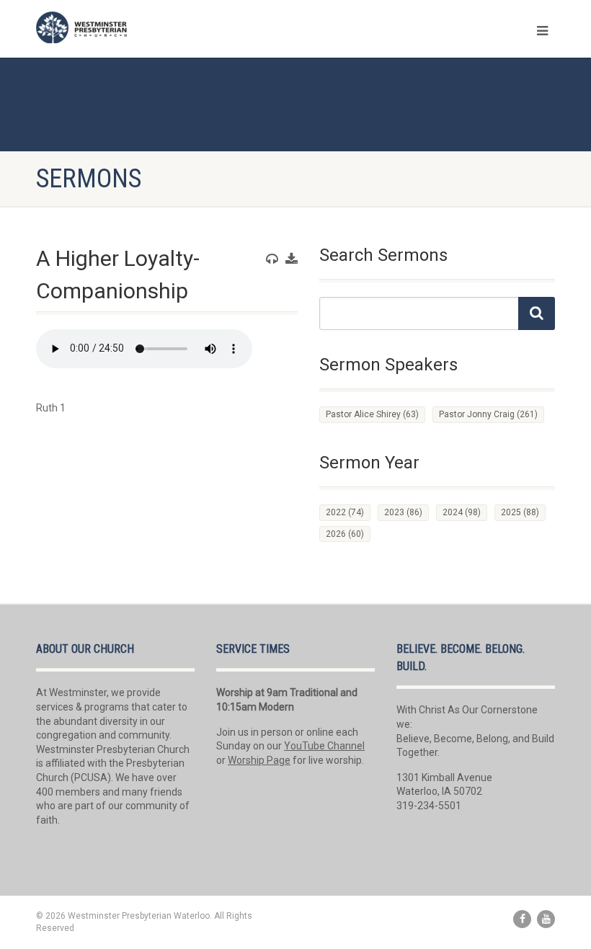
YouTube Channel (324, 746)
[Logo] (160, 27)
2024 (462, 512)
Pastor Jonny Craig (488, 414)
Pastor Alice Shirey (372, 414)
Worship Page (259, 760)
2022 (345, 512)
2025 (520, 512)
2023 (403, 512)
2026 (345, 534)
